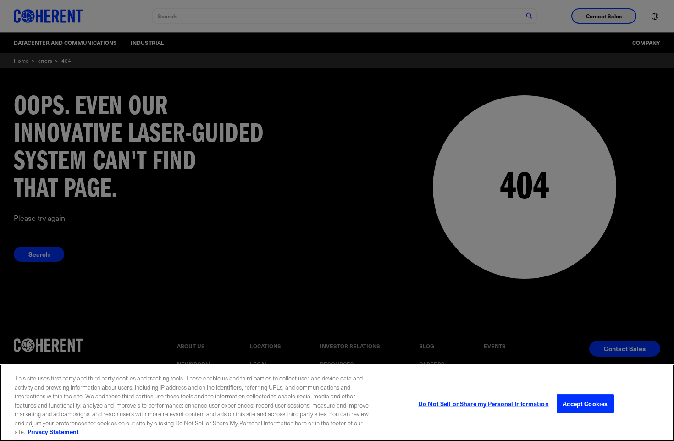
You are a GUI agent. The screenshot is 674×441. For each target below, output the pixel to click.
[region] (337, 402)
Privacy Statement (53, 431)
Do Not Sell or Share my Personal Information (483, 403)
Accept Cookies (585, 403)
